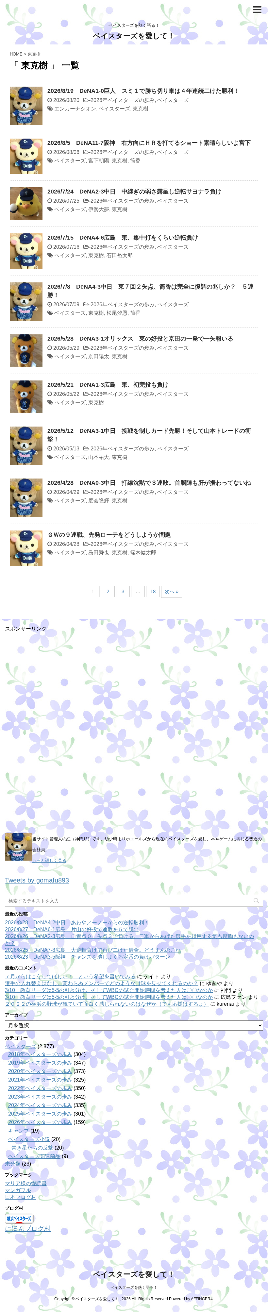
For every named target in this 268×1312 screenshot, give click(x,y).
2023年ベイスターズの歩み (40, 1097)
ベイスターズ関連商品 (34, 1156)
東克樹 (140, 108)
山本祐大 (98, 457)
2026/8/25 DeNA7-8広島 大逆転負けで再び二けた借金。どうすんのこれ (93, 950)
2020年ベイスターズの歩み (40, 1071)
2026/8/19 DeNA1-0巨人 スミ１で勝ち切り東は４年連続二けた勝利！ (143, 91)
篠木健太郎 (143, 552)
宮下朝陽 (98, 160)
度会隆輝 (98, 500)
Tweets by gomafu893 (37, 880)
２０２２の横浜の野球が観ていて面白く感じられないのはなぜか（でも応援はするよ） (107, 1004)
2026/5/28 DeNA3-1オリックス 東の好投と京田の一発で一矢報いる (140, 338)
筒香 (135, 160)
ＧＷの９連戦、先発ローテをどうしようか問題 (109, 534)
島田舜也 (98, 552)
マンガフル (18, 1190)
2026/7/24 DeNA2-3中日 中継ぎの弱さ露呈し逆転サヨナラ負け (134, 191)
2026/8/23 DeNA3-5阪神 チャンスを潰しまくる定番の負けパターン (87, 957)
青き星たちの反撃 (32, 1148)
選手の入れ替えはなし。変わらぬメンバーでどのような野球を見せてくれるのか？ (101, 983)
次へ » (171, 591)
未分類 (13, 1164)
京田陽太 (98, 356)
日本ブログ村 (20, 1197)
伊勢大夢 (98, 209)
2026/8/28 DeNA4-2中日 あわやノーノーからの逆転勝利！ (77, 922)
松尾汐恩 (117, 313)
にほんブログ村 (28, 1228)
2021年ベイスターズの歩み (40, 1080)
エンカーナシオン (75, 108)
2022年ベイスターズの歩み (40, 1088)
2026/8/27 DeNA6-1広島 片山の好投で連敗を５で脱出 (72, 929)
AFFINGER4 (202, 1299)
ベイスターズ (173, 100)
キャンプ (18, 1131)
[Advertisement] (54, 730)
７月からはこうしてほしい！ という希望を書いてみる (70, 976)
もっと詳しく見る (49, 860)
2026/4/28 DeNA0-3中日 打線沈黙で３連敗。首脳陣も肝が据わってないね (149, 482)
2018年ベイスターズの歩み (40, 1054)
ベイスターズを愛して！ (134, 36)
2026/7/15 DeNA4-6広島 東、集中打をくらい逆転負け (122, 237)
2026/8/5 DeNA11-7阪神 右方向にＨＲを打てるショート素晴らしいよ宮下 (149, 143)
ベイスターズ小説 (29, 1139)
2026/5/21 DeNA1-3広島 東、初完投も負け (108, 384)
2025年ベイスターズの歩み (40, 1114)
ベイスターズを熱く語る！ (134, 1287)
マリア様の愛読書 (26, 1183)
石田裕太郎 (120, 255)
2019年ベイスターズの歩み (40, 1063)
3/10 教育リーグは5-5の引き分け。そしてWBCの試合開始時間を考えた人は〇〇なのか (109, 990)
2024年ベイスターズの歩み (40, 1105)
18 (153, 591)
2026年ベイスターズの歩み (123, 100)
